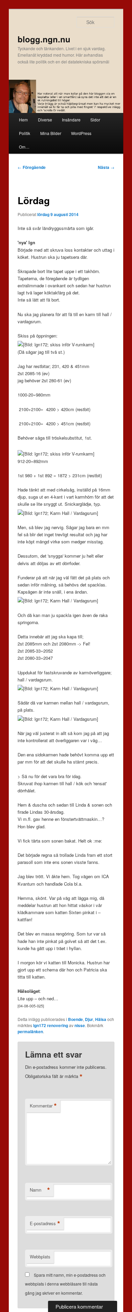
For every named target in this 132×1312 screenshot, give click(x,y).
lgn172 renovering (50, 1025)
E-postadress (45, 1223)
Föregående (32, 167)
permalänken (30, 1031)
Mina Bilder (50, 133)
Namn (40, 1189)
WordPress (81, 133)
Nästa (106, 167)
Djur (89, 1019)
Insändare (71, 119)
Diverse (45, 119)
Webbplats (40, 1256)
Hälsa (100, 1019)
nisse (79, 1025)
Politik (24, 133)
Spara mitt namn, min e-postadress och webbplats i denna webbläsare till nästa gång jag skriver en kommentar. (65, 1284)
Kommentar (43, 1105)
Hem (23, 119)
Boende (75, 1019)
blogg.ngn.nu (44, 39)
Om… (24, 147)
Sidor (95, 119)
